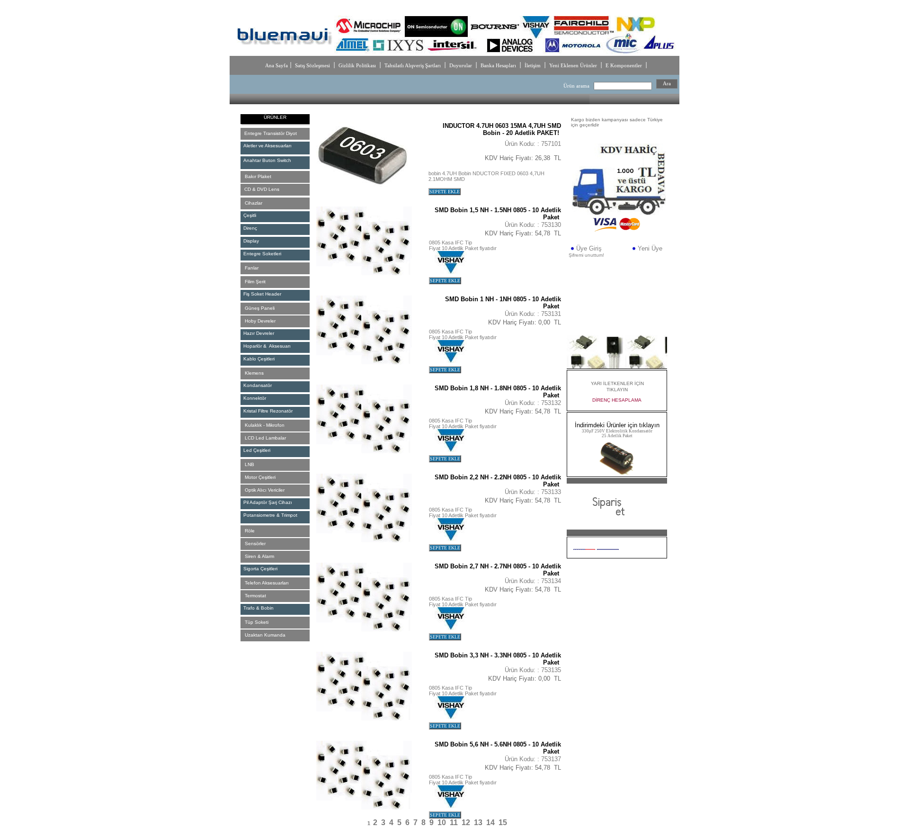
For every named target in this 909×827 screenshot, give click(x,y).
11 (454, 822)
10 (441, 822)
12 (466, 822)
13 (478, 822)
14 (490, 822)
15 (503, 822)
